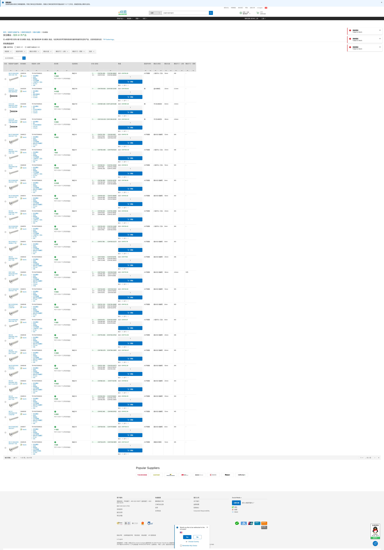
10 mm (35, 83)
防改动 (35, 79)
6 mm (35, 252)
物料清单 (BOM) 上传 (251, 18)
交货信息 (158, 511)
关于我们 (196, 501)
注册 (247, 12)
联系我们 (240, 7)
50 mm (35, 111)
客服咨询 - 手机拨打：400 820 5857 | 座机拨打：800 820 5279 (134, 502)
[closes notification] (381, 2)
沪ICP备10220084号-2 (123, 544)
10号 (34, 286)
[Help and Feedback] (375, 543)
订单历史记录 (159, 504)
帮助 (246, 7)
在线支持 (119, 509)
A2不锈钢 (36, 80)
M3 (34, 177)
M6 (34, 85)
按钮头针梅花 (37, 451)
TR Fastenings (108, 39)
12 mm (35, 145)
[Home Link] (122, 13)
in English (259, 7)
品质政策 (196, 504)
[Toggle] (4, 47)
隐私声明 (119, 535)
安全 (34, 77)
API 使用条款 (152, 535)
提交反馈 (119, 512)
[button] (120, 18)
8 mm (35, 191)
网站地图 (144, 535)
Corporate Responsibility (202, 511)
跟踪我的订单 (159, 501)
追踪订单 (252, 7)
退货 (156, 507)
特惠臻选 (233, 7)
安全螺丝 (35, 75)
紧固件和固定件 (26, 32)
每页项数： (8, 458)
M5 (34, 362)
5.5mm (35, 97)
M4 (34, 146)
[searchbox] (185, 13)
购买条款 (137, 535)
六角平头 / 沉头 (37, 82)
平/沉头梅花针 (37, 109)
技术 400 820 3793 (123, 506)
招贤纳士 (196, 507)
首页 (4, 32)
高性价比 (226, 7)
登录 (244, 12)
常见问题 (119, 515)
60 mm (35, 360)
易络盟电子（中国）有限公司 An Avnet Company (131, 543)
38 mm (35, 126)
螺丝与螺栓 (36, 32)
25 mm (35, 96)
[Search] (211, 13)
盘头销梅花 (36, 94)
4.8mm (35, 112)
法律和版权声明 (128, 535)
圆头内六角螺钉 (37, 143)
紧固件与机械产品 (13, 32)
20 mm (35, 160)
